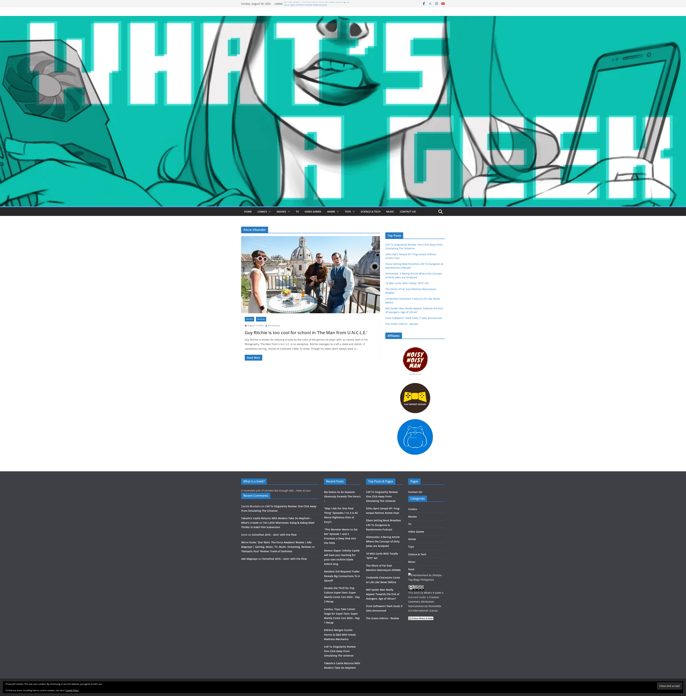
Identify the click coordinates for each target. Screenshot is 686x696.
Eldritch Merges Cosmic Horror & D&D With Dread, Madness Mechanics (340, 634)
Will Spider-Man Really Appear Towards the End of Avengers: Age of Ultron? (382, 594)
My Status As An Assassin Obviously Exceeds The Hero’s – (342, 496)
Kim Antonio (274, 325)
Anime (331, 211)
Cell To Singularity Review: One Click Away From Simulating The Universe (340, 651)
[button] (269, 211)
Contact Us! (408, 211)
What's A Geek (432, 592)
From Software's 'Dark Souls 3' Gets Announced (413, 318)
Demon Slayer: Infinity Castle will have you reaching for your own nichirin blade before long (317, 5)
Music (390, 211)
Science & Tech (371, 211)
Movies (281, 211)
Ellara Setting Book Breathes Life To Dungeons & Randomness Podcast (383, 525)
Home (248, 211)
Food (411, 569)
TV (297, 211)
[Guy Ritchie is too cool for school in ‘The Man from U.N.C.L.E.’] (310, 274)
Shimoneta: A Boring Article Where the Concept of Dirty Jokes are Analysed (383, 541)
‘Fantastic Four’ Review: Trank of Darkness (266, 551)
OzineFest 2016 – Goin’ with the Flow (274, 534)
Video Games (313, 211)
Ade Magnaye (249, 558)
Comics (262, 211)
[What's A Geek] (343, 18)
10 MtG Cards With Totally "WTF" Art (407, 283)
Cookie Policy (72, 690)
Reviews (261, 319)
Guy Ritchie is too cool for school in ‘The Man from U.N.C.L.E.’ (306, 332)
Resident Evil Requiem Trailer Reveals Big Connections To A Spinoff (342, 576)
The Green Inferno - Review (401, 324)
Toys (348, 211)
